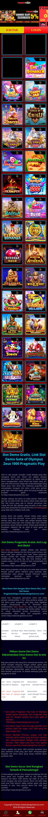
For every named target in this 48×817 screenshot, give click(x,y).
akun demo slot (20, 607)
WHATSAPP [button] (30, 815)
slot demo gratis (40, 507)
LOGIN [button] (36, 30)
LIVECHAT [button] (42, 815)
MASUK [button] (6, 815)
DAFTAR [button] (12, 30)
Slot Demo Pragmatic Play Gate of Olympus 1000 (11, 694)
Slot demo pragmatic (10, 550)
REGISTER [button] (17, 815)
